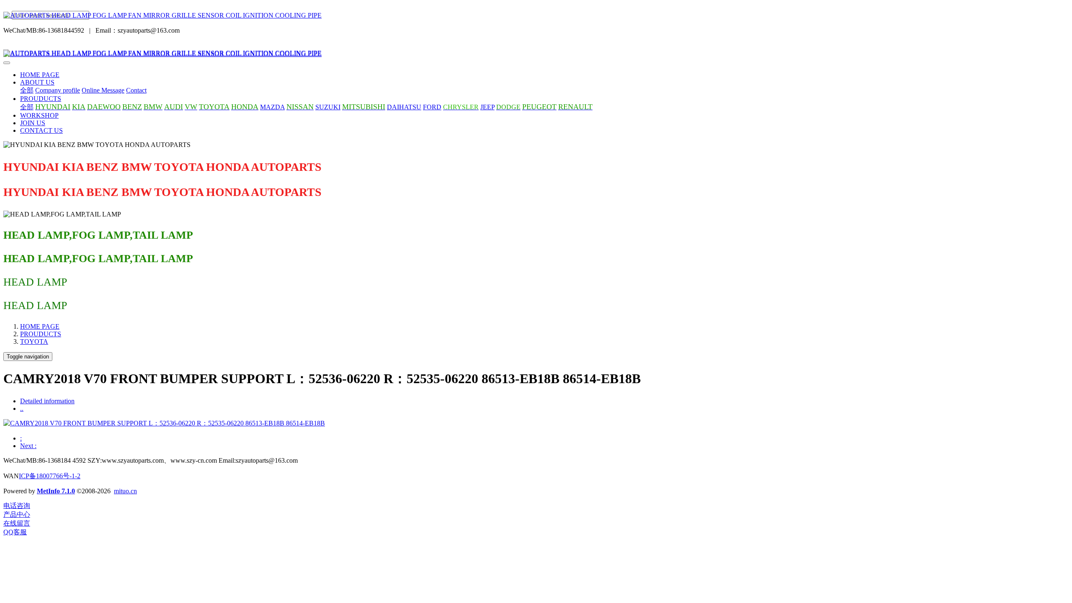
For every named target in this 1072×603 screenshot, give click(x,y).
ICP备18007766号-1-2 (49, 475)
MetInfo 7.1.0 (56, 491)
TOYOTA (34, 341)
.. (21, 408)
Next (28, 445)
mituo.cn (125, 491)
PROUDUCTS (40, 334)
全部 (27, 90)
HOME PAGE (39, 74)
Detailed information (47, 401)
